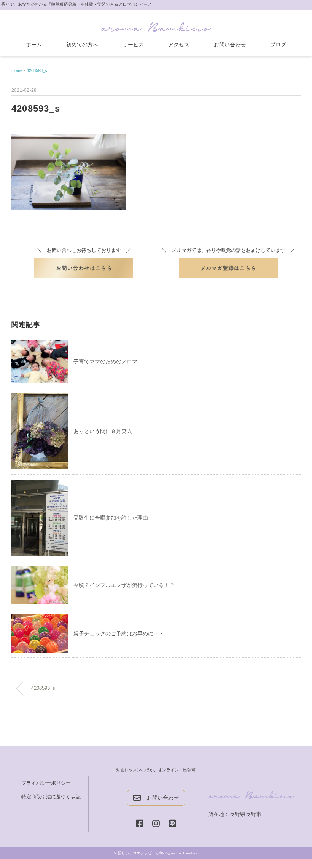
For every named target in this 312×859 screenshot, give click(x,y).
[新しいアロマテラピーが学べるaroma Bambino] (156, 26)
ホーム (34, 45)
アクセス (178, 45)
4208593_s (37, 70)
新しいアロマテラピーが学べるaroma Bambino (158, 853)
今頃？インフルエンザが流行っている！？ (124, 585)
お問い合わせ (230, 45)
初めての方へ (82, 45)
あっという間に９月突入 (102, 431)
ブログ (278, 45)
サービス (133, 45)
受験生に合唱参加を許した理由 (110, 518)
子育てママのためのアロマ (105, 361)
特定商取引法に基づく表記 (51, 797)
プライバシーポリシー (46, 783)
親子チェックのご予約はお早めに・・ (118, 633)
